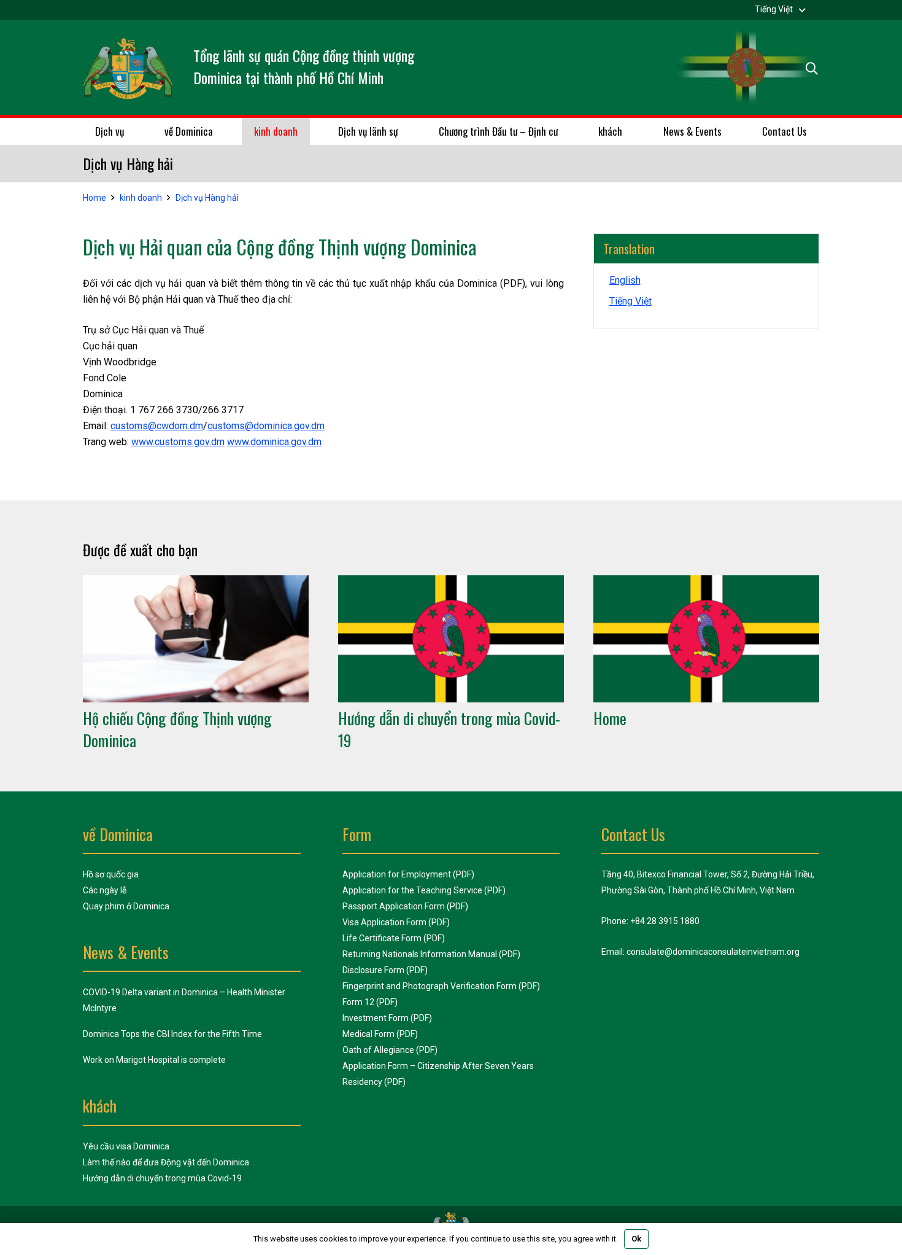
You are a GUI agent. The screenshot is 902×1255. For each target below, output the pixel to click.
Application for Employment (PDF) (408, 874)
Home (609, 718)
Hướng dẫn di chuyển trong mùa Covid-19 (449, 729)
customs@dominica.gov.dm (266, 426)
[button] (781, 9)
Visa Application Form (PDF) (396, 922)
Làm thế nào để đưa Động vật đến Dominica (166, 1162)
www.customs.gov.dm (178, 442)
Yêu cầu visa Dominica (126, 1146)
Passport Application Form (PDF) (405, 906)
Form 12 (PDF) (370, 1002)
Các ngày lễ (104, 890)
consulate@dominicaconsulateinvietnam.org (713, 952)
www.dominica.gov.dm (274, 442)
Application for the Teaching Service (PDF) (424, 890)
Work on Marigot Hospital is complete (154, 1060)
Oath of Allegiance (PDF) (390, 1050)
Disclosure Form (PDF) (385, 970)
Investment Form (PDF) (387, 1018)
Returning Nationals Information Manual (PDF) (431, 954)
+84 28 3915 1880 (665, 921)
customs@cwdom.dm (156, 426)
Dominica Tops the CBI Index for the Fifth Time (172, 1034)
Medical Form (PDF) (380, 1034)
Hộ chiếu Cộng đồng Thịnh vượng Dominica (177, 729)
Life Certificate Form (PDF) (393, 938)
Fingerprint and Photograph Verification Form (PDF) (441, 986)
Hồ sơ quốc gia (111, 874)
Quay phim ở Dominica (126, 906)
